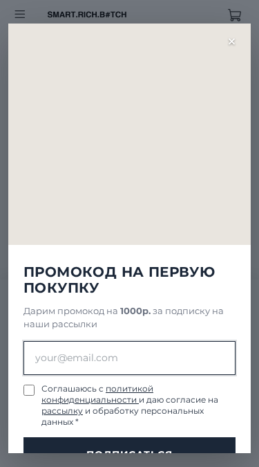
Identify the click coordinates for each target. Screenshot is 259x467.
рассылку (62, 411)
